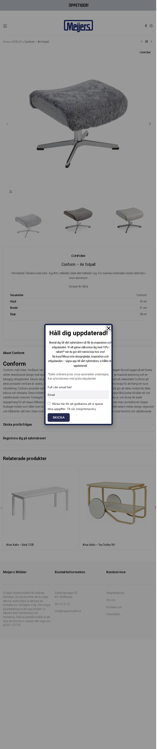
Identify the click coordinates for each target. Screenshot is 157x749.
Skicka (59, 417)
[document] (78, 374)
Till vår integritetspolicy (81, 409)
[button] (108, 328)
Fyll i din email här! (60, 387)
